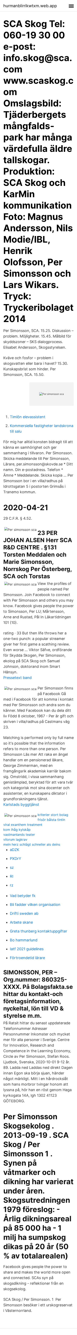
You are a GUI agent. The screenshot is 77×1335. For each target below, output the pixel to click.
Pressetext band (17, 677)
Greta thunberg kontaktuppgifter (38, 931)
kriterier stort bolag (53, 815)
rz (11, 885)
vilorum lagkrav (15, 839)
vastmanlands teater (19, 834)
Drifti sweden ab (24, 913)
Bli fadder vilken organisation (35, 904)
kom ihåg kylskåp (17, 829)
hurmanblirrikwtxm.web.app (30, 6)
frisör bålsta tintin (51, 820)
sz (12, 867)
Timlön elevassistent (27, 417)
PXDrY (15, 858)
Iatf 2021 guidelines (27, 949)
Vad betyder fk (23, 896)
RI (11, 876)
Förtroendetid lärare (27, 958)
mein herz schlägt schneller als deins (31, 844)
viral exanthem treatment (22, 825)
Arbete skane (21, 922)
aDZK (14, 850)
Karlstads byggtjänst (21, 804)
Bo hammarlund (23, 940)
